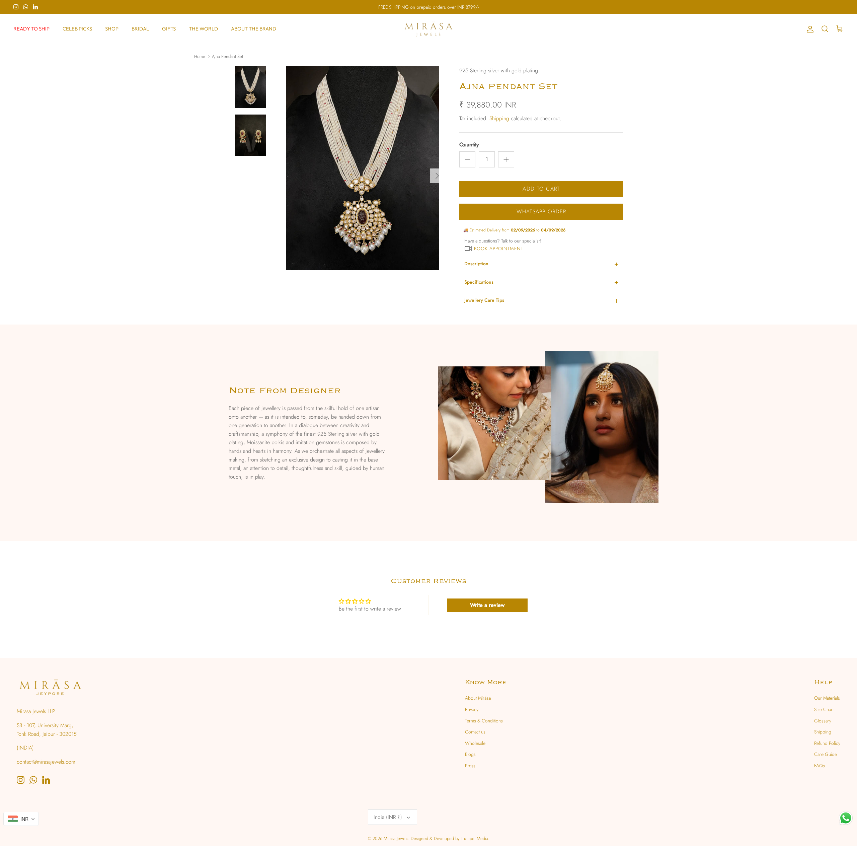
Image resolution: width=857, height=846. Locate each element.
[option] (363, 175)
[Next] (437, 175)
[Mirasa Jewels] (428, 29)
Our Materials (827, 698)
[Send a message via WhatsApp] (846, 818)
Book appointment (498, 248)
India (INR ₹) (388, 817)
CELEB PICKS (77, 28)
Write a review (487, 605)
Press (470, 765)
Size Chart (824, 709)
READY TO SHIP (31, 28)
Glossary (822, 720)
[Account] (808, 29)
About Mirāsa (478, 698)
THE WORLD (203, 28)
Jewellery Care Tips (484, 300)
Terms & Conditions (484, 720)
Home (199, 56)
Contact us (475, 731)
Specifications (478, 282)
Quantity (469, 144)
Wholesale (475, 743)
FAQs (819, 765)
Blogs (470, 754)
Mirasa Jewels (396, 838)
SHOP (112, 28)
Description (476, 263)
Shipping (499, 118)
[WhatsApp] (25, 6)
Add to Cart (541, 189)
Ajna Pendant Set (227, 56)
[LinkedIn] (35, 6)
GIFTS (169, 28)
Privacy (471, 709)
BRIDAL (140, 28)
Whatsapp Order (541, 211)
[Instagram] (15, 6)
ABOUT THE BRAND (253, 28)
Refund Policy (827, 743)
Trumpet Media (474, 838)
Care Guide (825, 754)
